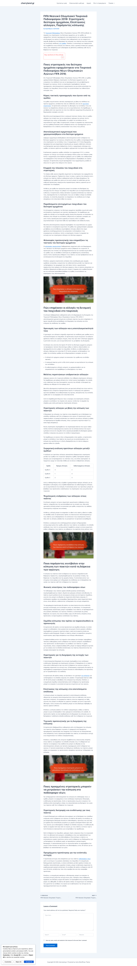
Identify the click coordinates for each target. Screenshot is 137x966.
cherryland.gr (27, 3)
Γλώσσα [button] (111, 3)
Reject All (18, 962)
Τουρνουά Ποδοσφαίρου (52, 33)
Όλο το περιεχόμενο (99, 3)
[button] (114, 3)
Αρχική (89, 3)
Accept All (29, 962)
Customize (8, 962)
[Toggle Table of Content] (61, 57)
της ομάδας (62, 43)
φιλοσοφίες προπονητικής (53, 246)
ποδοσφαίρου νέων (85, 859)
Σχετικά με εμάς (62, 3)
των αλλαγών (85, 675)
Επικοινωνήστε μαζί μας (76, 3)
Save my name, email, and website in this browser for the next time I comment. (66, 940)
